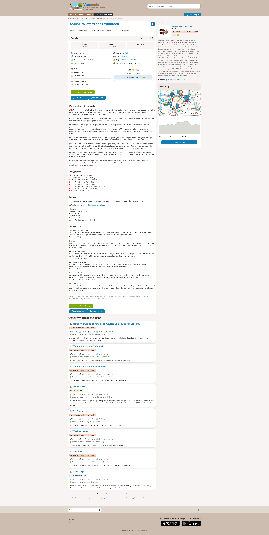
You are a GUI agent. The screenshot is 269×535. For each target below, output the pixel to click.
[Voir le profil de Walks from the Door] (164, 31)
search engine (119, 494)
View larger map (179, 142)
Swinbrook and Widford (128, 60)
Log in (196, 14)
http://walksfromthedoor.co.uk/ (175, 80)
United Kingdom (128, 53)
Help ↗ (90, 14)
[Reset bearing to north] (198, 100)
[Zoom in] (198, 92)
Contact (71, 519)
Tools (72, 14)
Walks (81, 14)
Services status (127, 531)
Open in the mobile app (83, 92)
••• (77, 18)
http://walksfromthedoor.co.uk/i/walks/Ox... (91, 205)
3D (194, 113)
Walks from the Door (182, 26)
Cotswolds (124, 57)
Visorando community (76, 523)
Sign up (188, 14)
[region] (179, 103)
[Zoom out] (198, 96)
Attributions (161, 115)
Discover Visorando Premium (132, 77)
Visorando (71, 18)
